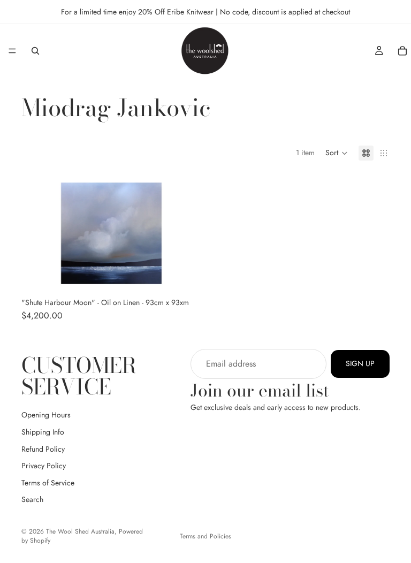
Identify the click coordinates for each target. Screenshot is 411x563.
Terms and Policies (205, 536)
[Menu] (12, 51)
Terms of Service (47, 482)
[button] (336, 153)
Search (32, 499)
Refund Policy (43, 449)
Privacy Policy (43, 465)
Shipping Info (42, 432)
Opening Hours (46, 414)
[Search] (35, 51)
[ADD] (184, 276)
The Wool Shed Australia (80, 531)
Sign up (360, 363)
